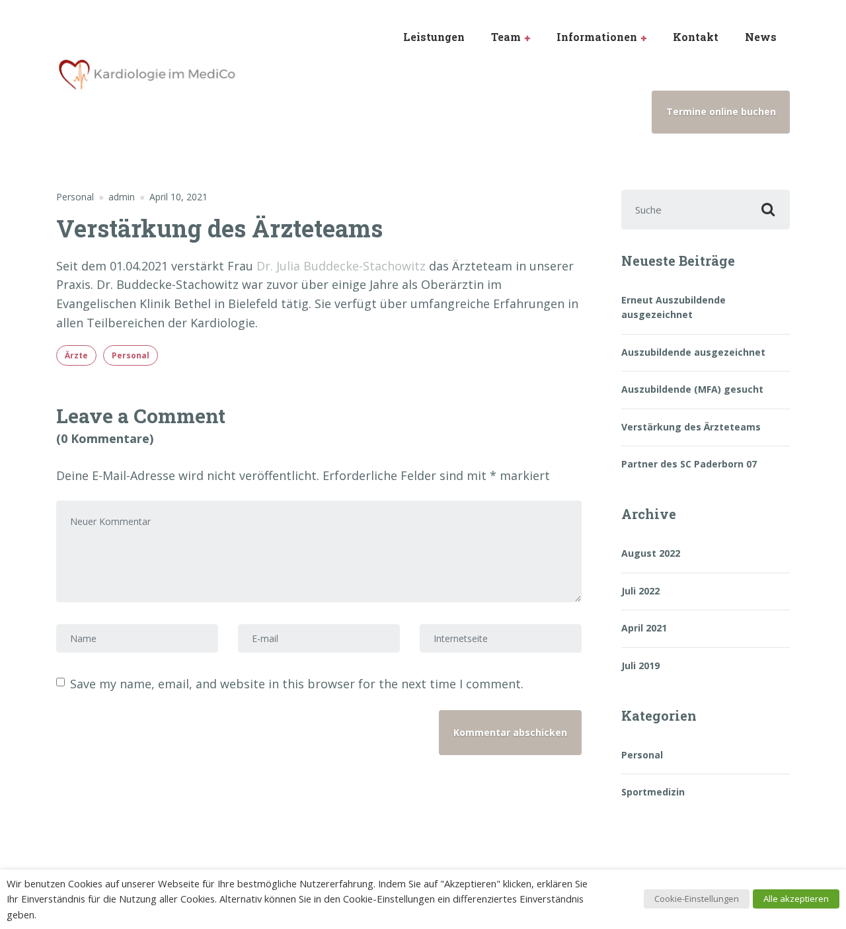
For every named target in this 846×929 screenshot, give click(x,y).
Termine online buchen (721, 111)
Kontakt (695, 37)
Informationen (597, 37)
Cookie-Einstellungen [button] (696, 899)
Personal (75, 196)
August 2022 (650, 553)
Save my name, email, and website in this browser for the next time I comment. (296, 684)
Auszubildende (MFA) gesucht (692, 389)
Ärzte (76, 355)
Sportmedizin (653, 792)
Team (506, 37)
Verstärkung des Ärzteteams (691, 427)
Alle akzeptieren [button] (796, 899)
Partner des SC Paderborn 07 (689, 464)
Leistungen (434, 37)
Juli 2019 (640, 665)
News (761, 37)
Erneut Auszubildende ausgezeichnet (673, 307)
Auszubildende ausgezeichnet (693, 352)
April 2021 (644, 628)
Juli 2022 (640, 591)
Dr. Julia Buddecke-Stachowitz (341, 266)
